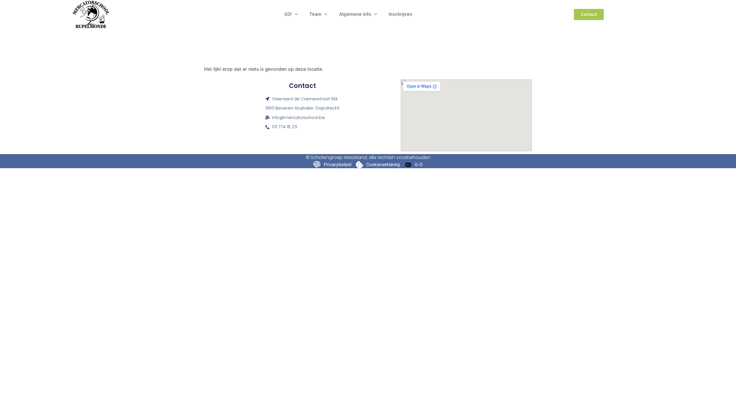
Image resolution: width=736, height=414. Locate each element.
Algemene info (355, 14)
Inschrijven (400, 14)
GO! (288, 14)
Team (315, 14)
